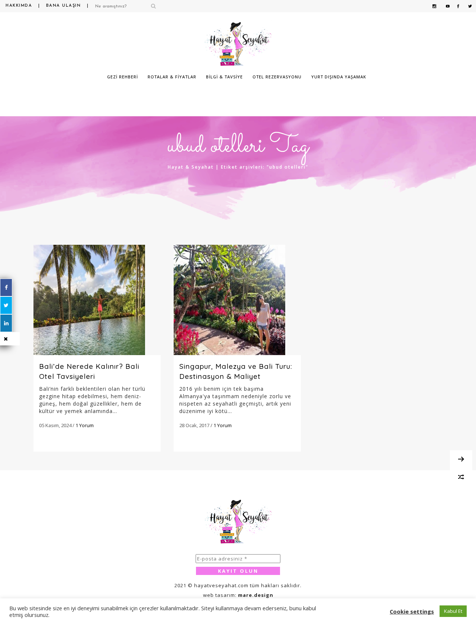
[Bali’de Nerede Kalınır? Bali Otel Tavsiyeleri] (97, 300)
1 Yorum (84, 425)
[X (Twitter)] (6, 305)
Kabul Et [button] (453, 611)
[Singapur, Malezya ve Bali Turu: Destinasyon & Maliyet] (237, 300)
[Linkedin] (6, 323)
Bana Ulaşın (63, 6)
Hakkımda (19, 6)
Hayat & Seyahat (191, 167)
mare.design (255, 595)
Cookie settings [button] (412, 611)
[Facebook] (6, 287)
